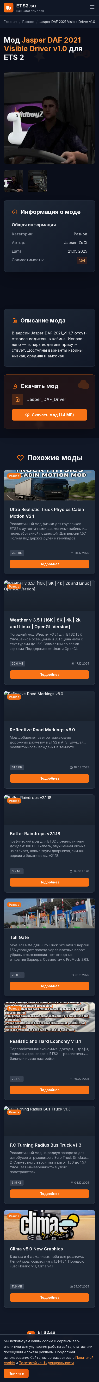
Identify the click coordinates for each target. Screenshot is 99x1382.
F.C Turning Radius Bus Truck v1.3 (45, 1145)
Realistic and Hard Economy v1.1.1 (45, 1041)
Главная (10, 22)
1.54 (82, 260)
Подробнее (50, 564)
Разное (28, 22)
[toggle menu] (92, 7)
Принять (16, 1373)
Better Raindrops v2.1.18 (35, 833)
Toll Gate (19, 937)
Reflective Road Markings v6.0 (42, 729)
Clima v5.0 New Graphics (36, 1248)
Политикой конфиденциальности (46, 1363)
